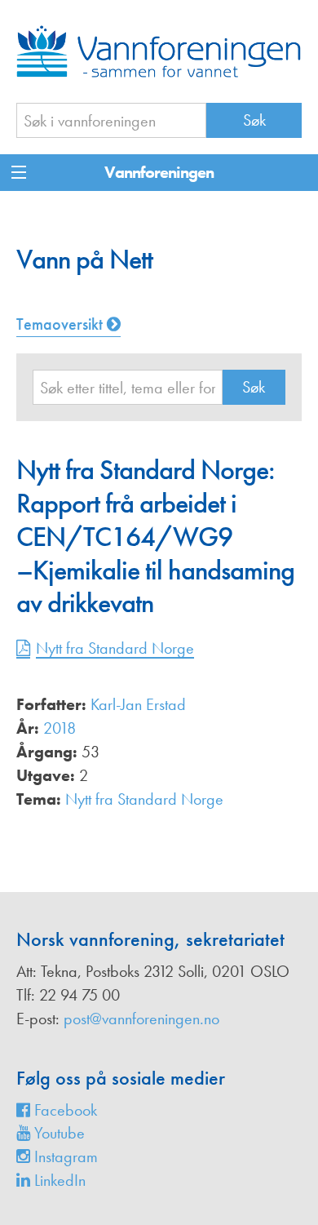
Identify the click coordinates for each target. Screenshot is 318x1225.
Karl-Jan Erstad (138, 704)
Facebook (63, 1110)
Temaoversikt (61, 324)
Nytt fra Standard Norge (115, 648)
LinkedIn (58, 1180)
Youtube (57, 1132)
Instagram (64, 1156)
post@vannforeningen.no (141, 1018)
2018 (59, 728)
